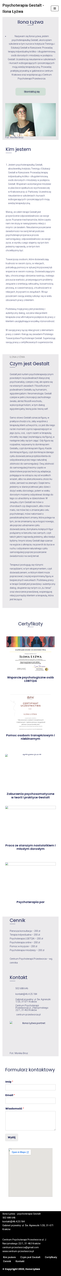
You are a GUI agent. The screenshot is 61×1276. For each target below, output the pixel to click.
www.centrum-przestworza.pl (18, 1251)
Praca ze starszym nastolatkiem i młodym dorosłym (30, 847)
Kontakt (20, 1261)
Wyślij (11, 1137)
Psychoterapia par (31, 902)
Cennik (7, 1261)
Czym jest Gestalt (30, 1257)
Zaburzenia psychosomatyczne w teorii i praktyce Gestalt (30, 795)
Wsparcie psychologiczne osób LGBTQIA (30, 679)
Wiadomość (14, 1108)
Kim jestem (9, 1257)
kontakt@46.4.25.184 (26, 994)
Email (10, 1095)
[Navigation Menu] (55, 8)
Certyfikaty (51, 1257)
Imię (9, 1082)
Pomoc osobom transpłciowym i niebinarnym (30, 737)
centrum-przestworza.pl (28, 1014)
